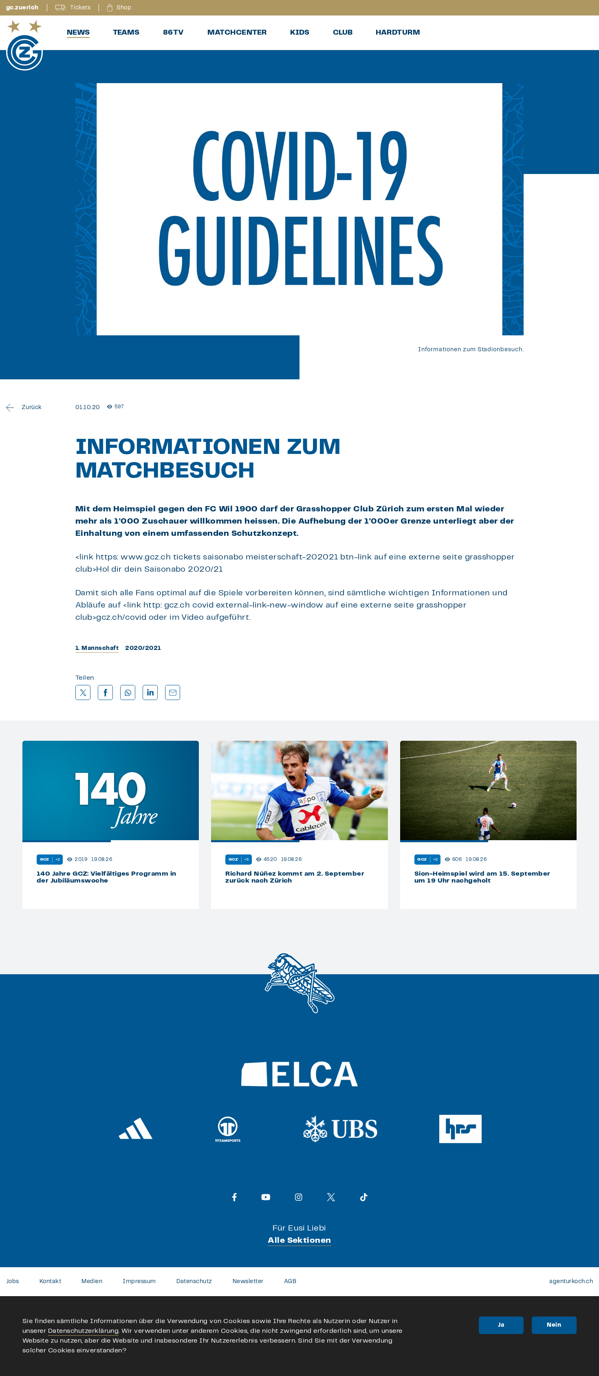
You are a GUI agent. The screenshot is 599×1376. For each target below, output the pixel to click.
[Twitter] (331, 1197)
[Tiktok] (364, 1197)
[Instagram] (298, 1197)
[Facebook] (234, 1197)
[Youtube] (266, 1197)
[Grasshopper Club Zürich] (24, 45)
